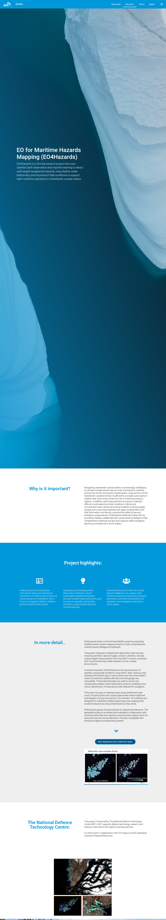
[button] (162, 4)
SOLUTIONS (116, 4)
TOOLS (141, 4)
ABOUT (152, 4)
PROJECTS (129, 4)
